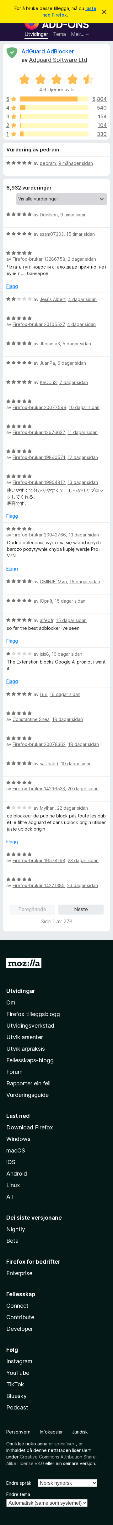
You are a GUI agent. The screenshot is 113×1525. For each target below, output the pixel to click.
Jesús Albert (53, 299)
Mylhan (47, 808)
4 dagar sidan (82, 299)
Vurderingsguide (27, 1095)
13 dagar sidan (82, 482)
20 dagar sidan (83, 788)
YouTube (17, 1373)
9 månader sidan (75, 163)
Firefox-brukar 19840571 (39, 457)
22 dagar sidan (72, 808)
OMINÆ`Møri (53, 581)
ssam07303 (52, 234)
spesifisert (65, 1443)
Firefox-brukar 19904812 (39, 482)
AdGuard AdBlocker (47, 51)
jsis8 (44, 654)
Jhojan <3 (50, 343)
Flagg (12, 286)
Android (16, 1173)
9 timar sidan (73, 214)
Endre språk (18, 1483)
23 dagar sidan (83, 860)
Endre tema (18, 1494)
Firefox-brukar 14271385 (39, 885)
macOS (15, 1150)
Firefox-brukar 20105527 (39, 324)
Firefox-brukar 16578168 (39, 860)
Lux (43, 694)
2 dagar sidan (82, 259)
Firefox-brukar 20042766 (39, 534)
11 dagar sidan (82, 432)
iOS (10, 1162)
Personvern (18, 1431)
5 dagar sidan (76, 343)
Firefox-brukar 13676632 (39, 432)
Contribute (20, 1317)
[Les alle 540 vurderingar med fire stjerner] (54, 107)
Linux (13, 1185)
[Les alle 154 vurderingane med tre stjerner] (54, 116)
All (9, 1196)
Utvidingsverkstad (30, 1025)
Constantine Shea (31, 719)
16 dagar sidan (66, 654)
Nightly (15, 1229)
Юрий (46, 601)
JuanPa (47, 363)
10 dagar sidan (84, 407)
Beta (12, 1240)
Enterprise (19, 1273)
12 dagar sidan (82, 457)
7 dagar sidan (73, 382)
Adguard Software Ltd (58, 60)
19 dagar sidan (76, 763)
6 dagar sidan (71, 363)
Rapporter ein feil (28, 1083)
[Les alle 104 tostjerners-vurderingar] (54, 125)
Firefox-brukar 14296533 (39, 788)
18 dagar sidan (67, 719)
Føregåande (32, 909)
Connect (17, 1305)
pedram (48, 163)
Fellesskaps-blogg (30, 1060)
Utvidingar (36, 34)
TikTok (15, 1384)
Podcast (17, 1407)
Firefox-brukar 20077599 (39, 407)
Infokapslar (51, 1431)
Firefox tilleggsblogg (33, 1014)
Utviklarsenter (24, 1037)
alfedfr (46, 620)
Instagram (19, 1361)
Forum (14, 1071)
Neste (81, 909)
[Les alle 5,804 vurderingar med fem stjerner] (54, 98)
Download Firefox (29, 1127)
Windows (18, 1139)
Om (10, 1002)
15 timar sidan (80, 234)
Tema (59, 34)
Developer (19, 1328)
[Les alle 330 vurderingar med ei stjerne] (54, 133)
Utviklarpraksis (25, 1048)
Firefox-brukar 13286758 (39, 259)
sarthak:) (49, 763)
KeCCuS (48, 382)
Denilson (49, 214)
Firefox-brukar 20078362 (39, 744)
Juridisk (80, 1431)
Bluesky (16, 1396)
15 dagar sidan (84, 581)
